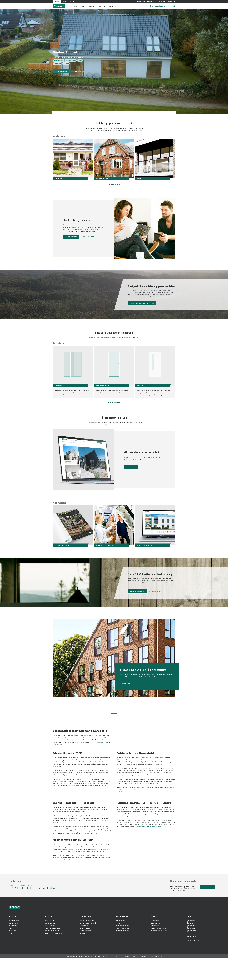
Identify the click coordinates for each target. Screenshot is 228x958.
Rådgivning (102, 6)
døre (61, 770)
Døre (83, 6)
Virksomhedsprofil (14, 920)
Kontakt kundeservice (87, 920)
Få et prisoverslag (50, 925)
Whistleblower (13, 933)
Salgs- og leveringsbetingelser (54, 933)
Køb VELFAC (112, 6)
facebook (192, 920)
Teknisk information (122, 916)
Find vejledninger (85, 930)
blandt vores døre (140, 783)
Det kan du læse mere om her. (97, 785)
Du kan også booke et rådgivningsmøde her (148, 826)
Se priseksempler (49, 923)
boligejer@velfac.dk (48, 888)
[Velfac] (59, 6)
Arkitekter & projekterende (159, 930)
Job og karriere (13, 925)
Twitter (191, 923)
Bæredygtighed (14, 923)
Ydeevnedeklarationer (122, 925)
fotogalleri (98, 742)
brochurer (105, 742)
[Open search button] (174, 6)
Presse (11, 928)
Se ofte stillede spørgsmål (88, 923)
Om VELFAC (12, 916)
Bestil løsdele (84, 925)
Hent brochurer (150, 1)
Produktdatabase (121, 920)
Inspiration (92, 6)
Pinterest (192, 928)
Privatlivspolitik (14, 930)
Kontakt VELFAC (171, 1)
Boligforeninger (156, 923)
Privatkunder (155, 920)
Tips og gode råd (161, 1)
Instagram (192, 930)
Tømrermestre (155, 925)
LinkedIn (192, 925)
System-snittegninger (122, 928)
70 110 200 (13, 888)
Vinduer (76, 6)
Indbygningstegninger (122, 930)
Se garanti (83, 933)
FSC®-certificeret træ (90, 779)
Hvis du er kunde (85, 916)
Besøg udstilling (141, 1)
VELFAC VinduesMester (158, 928)
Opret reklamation (85, 928)
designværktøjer (58, 744)
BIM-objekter (120, 923)
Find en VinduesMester (51, 930)
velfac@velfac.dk (148, 956)
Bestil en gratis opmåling (52, 928)
